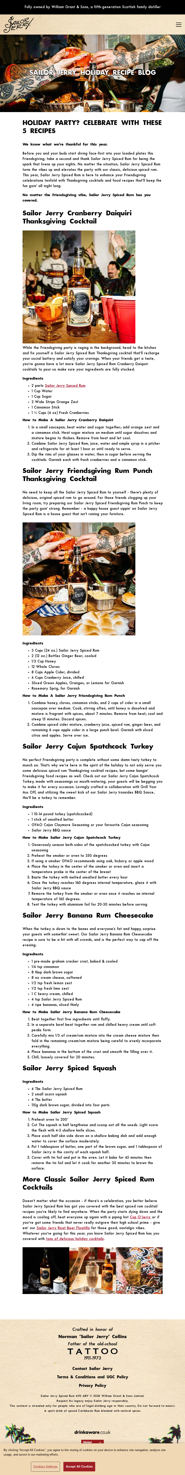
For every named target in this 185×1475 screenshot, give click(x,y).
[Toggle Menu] (178, 24)
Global (87, 1442)
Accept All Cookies (79, 1466)
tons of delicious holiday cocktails (75, 1239)
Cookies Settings (45, 1466)
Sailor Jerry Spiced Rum (65, 386)
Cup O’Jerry (140, 1217)
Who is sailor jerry (24, 44)
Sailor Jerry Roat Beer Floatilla (63, 1228)
